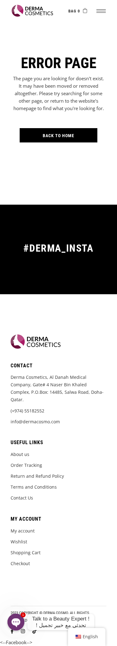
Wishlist (19, 542)
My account (23, 531)
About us (20, 454)
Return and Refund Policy (37, 476)
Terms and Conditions (34, 487)
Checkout (20, 563)
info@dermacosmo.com (35, 422)
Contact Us (22, 498)
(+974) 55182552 (27, 411)
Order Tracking (26, 465)
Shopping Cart (26, 552)
